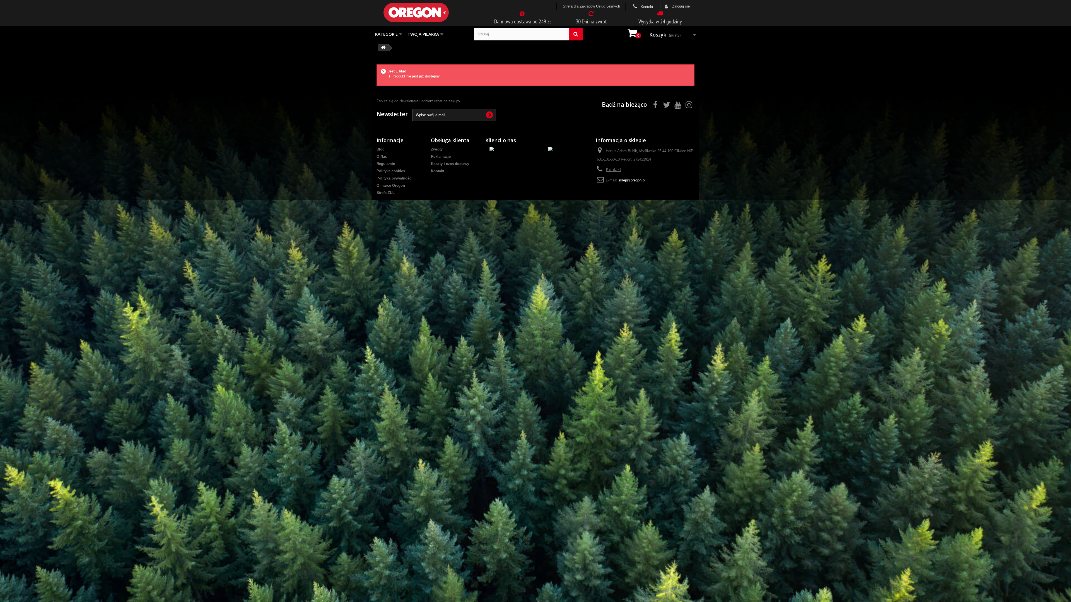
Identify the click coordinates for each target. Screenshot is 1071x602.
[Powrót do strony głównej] (383, 47)
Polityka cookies (391, 171)
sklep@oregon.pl (631, 180)
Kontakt (646, 7)
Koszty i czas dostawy (450, 164)
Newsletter (392, 114)
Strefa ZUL (386, 193)
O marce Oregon (391, 185)
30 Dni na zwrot (591, 21)
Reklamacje (441, 156)
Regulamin (386, 164)
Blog (381, 149)
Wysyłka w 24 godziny (660, 21)
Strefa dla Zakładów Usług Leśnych (591, 6)
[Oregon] (425, 12)
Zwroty (437, 149)
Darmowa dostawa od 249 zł (522, 21)
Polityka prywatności (395, 178)
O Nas (382, 156)
